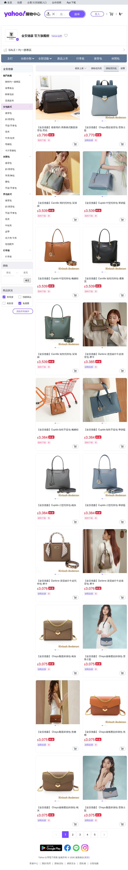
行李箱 (80, 58)
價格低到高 (96, 68)
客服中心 (34, 863)
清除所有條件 (22, 311)
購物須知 (58, 863)
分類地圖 (94, 863)
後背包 (98, 58)
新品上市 (62, 58)
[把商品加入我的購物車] (75, 144)
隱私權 (83, 863)
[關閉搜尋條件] (54, 14)
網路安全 (71, 863)
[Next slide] (78, 98)
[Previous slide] (38, 98)
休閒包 (116, 58)
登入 (97, 14)
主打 (10, 58)
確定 (27, 280)
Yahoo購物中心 (22, 14)
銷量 (123, 68)
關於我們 (46, 863)
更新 (87, 857)
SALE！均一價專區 (20, 50)
